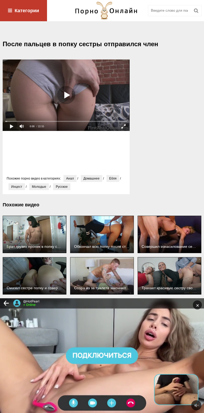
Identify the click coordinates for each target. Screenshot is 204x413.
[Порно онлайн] (102, 10)
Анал (70, 178)
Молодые (39, 187)
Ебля (113, 178)
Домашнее (91, 178)
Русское (62, 187)
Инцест (16, 187)
